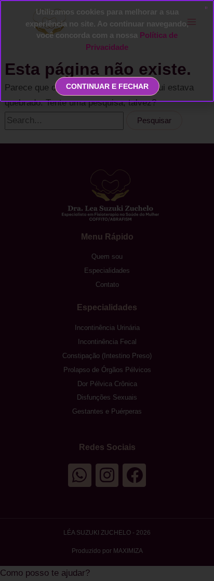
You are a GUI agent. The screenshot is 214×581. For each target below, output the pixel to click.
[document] (107, 290)
